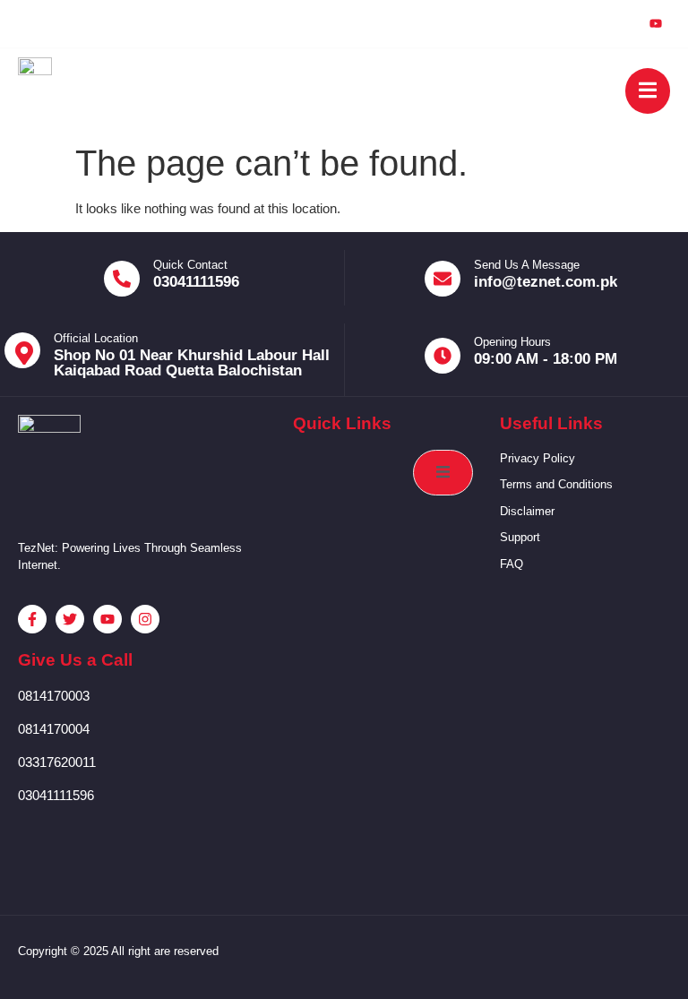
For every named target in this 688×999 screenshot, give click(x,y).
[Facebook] (532, 23)
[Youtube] (655, 24)
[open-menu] (647, 91)
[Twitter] (573, 23)
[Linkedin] (614, 23)
